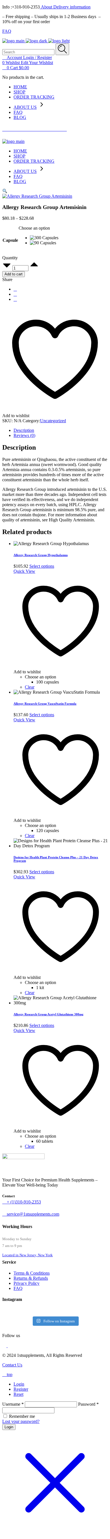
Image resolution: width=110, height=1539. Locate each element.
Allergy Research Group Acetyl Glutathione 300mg (48, 1014)
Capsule (10, 240)
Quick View (24, 571)
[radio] (44, 237)
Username (13, 1404)
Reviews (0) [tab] (24, 435)
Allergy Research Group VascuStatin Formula (45, 703)
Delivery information (71, 7)
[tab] (61, 1384)
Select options (41, 566)
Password (88, 1404)
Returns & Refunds (31, 1278)
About (46, 7)
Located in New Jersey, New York (27, 1255)
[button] (4, 191)
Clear (29, 687)
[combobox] (34, 228)
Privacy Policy (26, 1283)
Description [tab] (24, 430)
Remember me (22, 1416)
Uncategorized (53, 420)
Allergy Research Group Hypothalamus (41, 555)
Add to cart (14, 274)
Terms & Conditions (32, 1273)
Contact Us (12, 1364)
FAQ (6, 31)
